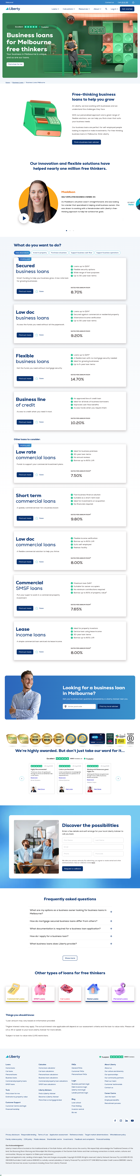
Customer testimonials (113, 1084)
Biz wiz (74, 1112)
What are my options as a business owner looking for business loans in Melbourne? (68, 912)
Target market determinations (96, 1135)
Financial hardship (12, 1109)
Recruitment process (113, 1103)
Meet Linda (41, 789)
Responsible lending (28, 1135)
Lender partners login (80, 1093)
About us (108, 1068)
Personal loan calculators (48, 1074)
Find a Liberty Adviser (47, 1093)
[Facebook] (115, 1120)
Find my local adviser (109, 706)
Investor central (78, 1109)
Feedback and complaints (85, 1139)
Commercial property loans (16, 1081)
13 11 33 (124, 2)
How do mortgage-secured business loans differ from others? (63, 921)
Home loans (10, 1068)
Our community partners (114, 1078)
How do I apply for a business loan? (49, 936)
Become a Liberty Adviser (49, 1097)
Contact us (109, 2)
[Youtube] (132, 1120)
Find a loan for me (15, 64)
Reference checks (76, 1135)
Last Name (99, 840)
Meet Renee (69, 789)
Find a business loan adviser (86, 142)
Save (41, 291)
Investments (68, 1139)
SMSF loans (10, 1084)
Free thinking (76, 1106)
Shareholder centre (54, 1139)
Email (66, 847)
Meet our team (110, 1081)
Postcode (99, 854)
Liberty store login (79, 1090)
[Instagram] (120, 1120)
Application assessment (59, 1135)
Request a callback (72, 868)
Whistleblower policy (118, 1135)
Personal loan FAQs (79, 1074)
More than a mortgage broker (50, 1100)
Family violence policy (14, 1139)
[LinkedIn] (126, 1120)
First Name (68, 840)
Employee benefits (112, 1100)
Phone (66, 854)
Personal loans (11, 1074)
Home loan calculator (47, 1068)
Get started (127, 9)
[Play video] (24, 218)
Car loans (9, 1071)
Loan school (76, 1103)
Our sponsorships (111, 1074)
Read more (34, 778)
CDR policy (28, 1139)
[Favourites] (133, 2)
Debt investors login (79, 1087)
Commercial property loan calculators (53, 1081)
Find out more (25, 291)
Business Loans (18, 82)
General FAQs (77, 1068)
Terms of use (43, 1135)
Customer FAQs (78, 1071)
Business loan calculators (48, 1078)
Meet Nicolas (98, 789)
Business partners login (80, 1084)
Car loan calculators (46, 1071)
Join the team (110, 1097)
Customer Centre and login (16, 1106)
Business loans (11, 1078)
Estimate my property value (16, 1097)
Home (8, 82)
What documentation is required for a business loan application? (65, 928)
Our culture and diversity (114, 1071)
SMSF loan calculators (47, 1084)
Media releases (39, 1139)
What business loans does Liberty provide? (53, 943)
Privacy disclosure (12, 1135)
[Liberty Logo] (13, 9)
